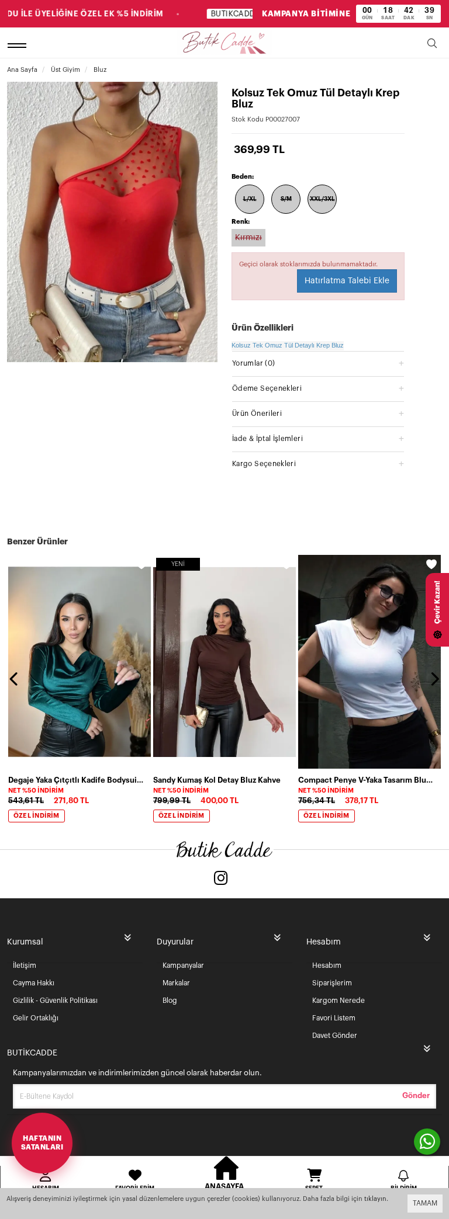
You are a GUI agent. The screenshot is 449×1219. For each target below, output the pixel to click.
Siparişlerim (332, 983)
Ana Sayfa (22, 70)
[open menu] (18, 45)
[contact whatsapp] (427, 1141)
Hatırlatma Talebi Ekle (347, 281)
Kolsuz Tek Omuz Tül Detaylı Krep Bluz (288, 345)
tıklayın (375, 1199)
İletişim (24, 965)
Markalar (176, 983)
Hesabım (326, 965)
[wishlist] (141, 564)
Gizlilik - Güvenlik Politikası (55, 1000)
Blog (170, 1000)
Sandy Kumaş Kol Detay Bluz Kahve (217, 780)
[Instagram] (221, 879)
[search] (432, 45)
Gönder (416, 1095)
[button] (318, 363)
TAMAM (425, 1203)
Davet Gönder (334, 1035)
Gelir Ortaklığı (35, 1018)
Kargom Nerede (338, 1000)
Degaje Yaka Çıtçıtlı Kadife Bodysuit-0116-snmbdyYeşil (76, 780)
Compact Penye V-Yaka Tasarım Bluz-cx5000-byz (366, 780)
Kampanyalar (183, 965)
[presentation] (14, 678)
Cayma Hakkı (33, 983)
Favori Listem (333, 1018)
